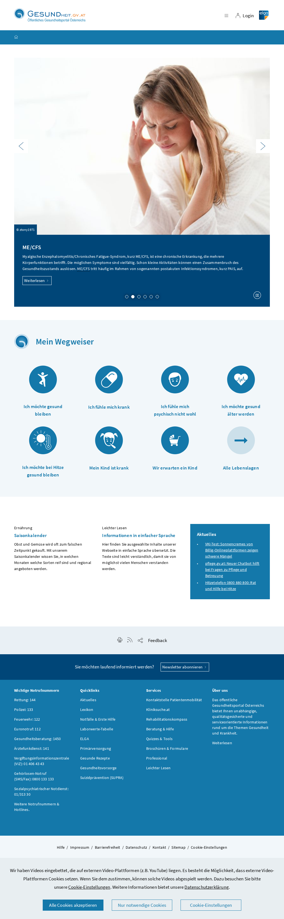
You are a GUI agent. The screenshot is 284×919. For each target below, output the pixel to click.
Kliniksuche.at (158, 709)
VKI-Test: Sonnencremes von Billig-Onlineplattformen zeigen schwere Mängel (231, 550)
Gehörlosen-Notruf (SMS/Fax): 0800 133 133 (34, 776)
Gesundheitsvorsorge (98, 767)
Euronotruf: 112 (27, 728)
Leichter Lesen (158, 767)
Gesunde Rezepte (95, 758)
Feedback (157, 640)
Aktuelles (88, 699)
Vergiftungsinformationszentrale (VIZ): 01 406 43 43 (41, 761)
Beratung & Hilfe (160, 728)
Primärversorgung (95, 748)
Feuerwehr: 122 (27, 719)
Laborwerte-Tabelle (96, 728)
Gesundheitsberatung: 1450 (37, 738)
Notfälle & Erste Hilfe (97, 719)
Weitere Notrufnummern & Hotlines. (36, 806)
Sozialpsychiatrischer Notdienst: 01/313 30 (41, 791)
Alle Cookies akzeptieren (73, 905)
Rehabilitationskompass (166, 719)
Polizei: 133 (23, 709)
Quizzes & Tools (159, 738)
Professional (156, 758)
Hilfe (61, 847)
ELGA (84, 738)
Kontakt (159, 847)
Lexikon (86, 709)
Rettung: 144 (25, 699)
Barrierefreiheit (107, 847)
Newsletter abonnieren (182, 667)
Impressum (80, 847)
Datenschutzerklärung (206, 887)
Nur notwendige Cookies (142, 905)
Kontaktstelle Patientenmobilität (174, 699)
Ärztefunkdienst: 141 (31, 748)
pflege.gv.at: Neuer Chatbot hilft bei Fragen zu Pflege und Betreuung (232, 569)
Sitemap (178, 847)
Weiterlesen (34, 280)
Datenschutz (136, 847)
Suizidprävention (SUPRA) (101, 777)
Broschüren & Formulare (167, 748)
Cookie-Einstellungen (89, 887)
